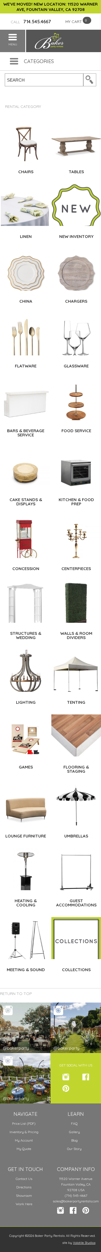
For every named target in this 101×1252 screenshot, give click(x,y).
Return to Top (16, 993)
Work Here (24, 1204)
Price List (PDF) (24, 1123)
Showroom (24, 1195)
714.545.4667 (31, 21)
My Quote (24, 1149)
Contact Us (24, 1179)
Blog (74, 1140)
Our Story (74, 1149)
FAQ (74, 1123)
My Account (24, 1140)
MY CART (73, 21)
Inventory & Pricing (24, 1132)
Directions (23, 1187)
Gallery (74, 1132)
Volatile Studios (84, 1243)
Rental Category (23, 106)
